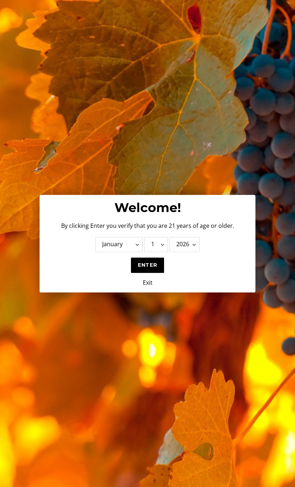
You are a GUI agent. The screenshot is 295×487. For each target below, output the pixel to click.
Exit (148, 283)
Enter (147, 265)
